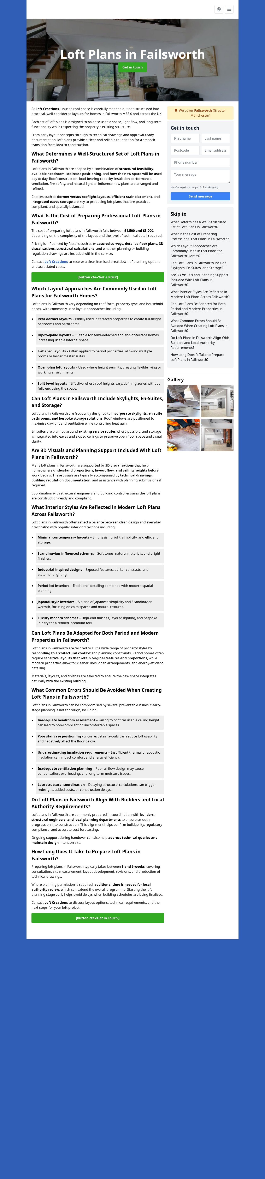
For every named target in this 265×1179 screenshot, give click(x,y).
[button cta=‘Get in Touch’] (97, 918)
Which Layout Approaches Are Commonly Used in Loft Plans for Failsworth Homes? (196, 251)
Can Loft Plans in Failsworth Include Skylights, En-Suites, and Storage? (198, 265)
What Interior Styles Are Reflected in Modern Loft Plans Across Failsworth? (200, 294)
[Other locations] (218, 9)
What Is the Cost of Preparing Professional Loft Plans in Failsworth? (200, 236)
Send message (200, 196)
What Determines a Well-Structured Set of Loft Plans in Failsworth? (198, 224)
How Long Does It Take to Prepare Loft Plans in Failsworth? (197, 357)
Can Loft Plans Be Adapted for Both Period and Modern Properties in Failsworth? (198, 309)
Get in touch (132, 67)
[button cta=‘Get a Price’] (98, 277)
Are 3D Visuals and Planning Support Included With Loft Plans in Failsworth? (199, 280)
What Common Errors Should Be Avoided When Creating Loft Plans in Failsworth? (199, 325)
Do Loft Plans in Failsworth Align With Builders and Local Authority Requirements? (200, 342)
